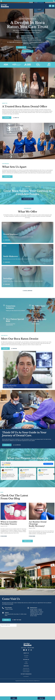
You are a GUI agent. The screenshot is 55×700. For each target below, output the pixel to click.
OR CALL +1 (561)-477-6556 (33, 47)
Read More (4, 536)
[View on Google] (3, 470)
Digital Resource (37, 680)
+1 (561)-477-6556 (9, 609)
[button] (50, 6)
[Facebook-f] (29, 650)
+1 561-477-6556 (30, 647)
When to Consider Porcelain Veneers (9, 523)
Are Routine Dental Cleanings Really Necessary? (37, 524)
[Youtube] (24, 650)
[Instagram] (31, 650)
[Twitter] (26, 650)
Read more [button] (4, 477)
